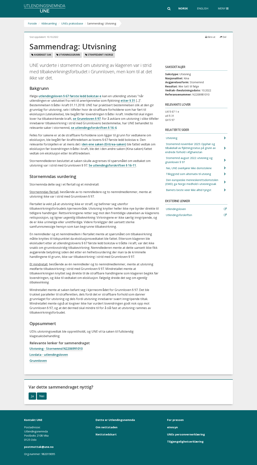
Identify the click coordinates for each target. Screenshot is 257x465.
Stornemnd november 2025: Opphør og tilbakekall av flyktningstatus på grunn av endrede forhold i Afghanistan (190, 148)
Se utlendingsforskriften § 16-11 (112, 165)
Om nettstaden (106, 427)
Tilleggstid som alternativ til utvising (188, 174)
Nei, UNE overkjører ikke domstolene (188, 168)
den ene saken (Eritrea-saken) (104, 144)
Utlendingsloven (175, 209)
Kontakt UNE (33, 420)
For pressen (175, 420)
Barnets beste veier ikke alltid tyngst (188, 190)
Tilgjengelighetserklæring (185, 441)
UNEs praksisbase (72, 23)
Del (224, 37)
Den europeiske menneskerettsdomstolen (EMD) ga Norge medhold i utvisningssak (191, 182)
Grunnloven (38, 361)
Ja (32, 396)
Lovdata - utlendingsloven (49, 355)
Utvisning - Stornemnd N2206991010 (56, 349)
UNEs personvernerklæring (186, 434)
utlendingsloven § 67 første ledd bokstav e (70, 96)
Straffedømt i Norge (100, 54)
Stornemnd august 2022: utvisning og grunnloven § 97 (189, 160)
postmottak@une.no (39, 447)
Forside (32, 23)
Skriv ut (211, 37)
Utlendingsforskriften (178, 215)
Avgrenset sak (42, 54)
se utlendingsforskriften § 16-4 (93, 128)
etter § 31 (128, 100)
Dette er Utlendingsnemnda (115, 420)
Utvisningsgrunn (69, 54)
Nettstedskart (106, 434)
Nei (41, 396)
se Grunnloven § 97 (87, 119)
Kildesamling (49, 23)
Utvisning (171, 138)
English (202, 8)
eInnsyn (172, 427)
